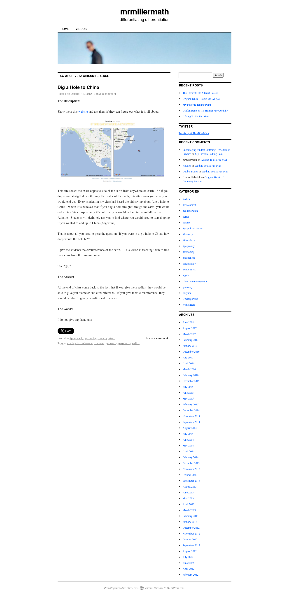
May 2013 (188, 498)
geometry (90, 338)
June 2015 (188, 392)
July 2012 (188, 557)
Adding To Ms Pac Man (196, 116)
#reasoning (188, 251)
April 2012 (188, 568)
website (83, 111)
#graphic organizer (193, 228)
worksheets (189, 304)
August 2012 (190, 551)
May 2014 (188, 445)
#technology (189, 263)
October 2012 (190, 539)
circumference (84, 343)
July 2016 (188, 357)
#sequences (189, 257)
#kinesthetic (189, 240)
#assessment (189, 205)
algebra (186, 275)
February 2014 (190, 457)
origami (187, 293)
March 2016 (189, 369)
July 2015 (188, 386)
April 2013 (188, 504)
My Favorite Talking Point (197, 104)
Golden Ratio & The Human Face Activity (205, 110)
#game (186, 222)
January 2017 (190, 345)
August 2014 (190, 428)
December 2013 (191, 463)
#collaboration (190, 210)
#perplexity (77, 338)
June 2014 (188, 439)
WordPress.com (175, 588)
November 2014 (191, 416)
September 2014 (191, 422)
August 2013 (190, 486)
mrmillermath (144, 11)
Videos (81, 29)
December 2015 (191, 381)
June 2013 (188, 492)
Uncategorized (106, 338)
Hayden (187, 165)
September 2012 (191, 545)
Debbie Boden (190, 171)
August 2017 (190, 328)
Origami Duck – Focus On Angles (201, 98)
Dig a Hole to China (78, 87)
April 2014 (188, 451)
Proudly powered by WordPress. (121, 588)
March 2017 (189, 334)
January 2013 (190, 521)
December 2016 (191, 351)
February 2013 (190, 516)
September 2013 (191, 480)
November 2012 (191, 533)
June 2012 (188, 563)
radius (136, 343)
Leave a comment (105, 93)
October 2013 (190, 474)
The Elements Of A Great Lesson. (201, 93)
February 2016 (190, 375)
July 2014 (188, 433)
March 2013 (189, 510)
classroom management (195, 281)
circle (70, 343)
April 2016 (188, 363)
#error (186, 216)
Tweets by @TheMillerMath (194, 133)
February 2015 (190, 404)
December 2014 (191, 410)
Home (65, 29)
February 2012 (190, 574)
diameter (99, 343)
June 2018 (188, 322)
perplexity (124, 343)
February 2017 (190, 340)
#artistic (187, 199)
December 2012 (191, 527)
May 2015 (188, 398)
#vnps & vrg (189, 269)
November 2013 (191, 469)
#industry (188, 234)
